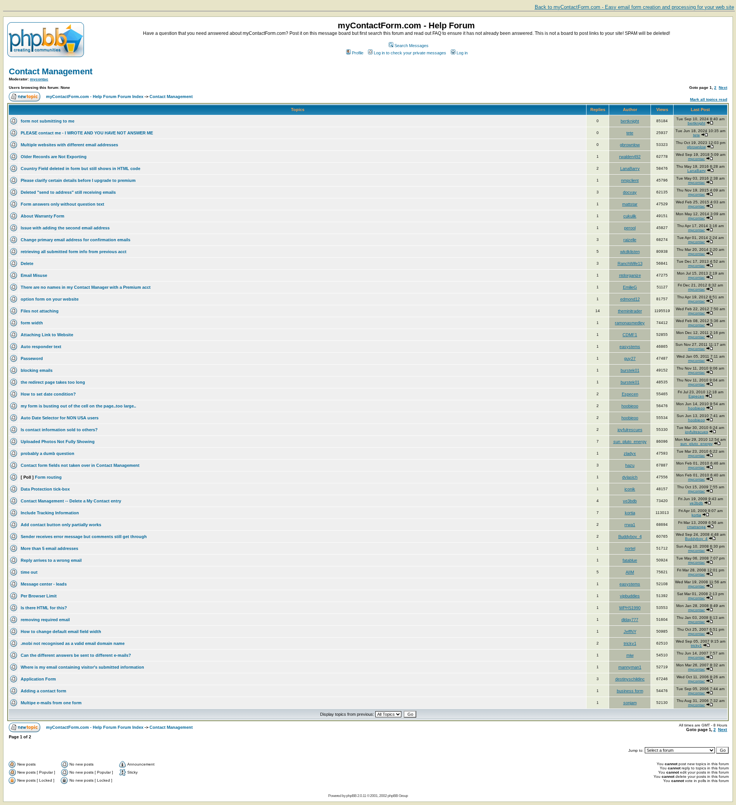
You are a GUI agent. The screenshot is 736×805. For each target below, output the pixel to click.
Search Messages (411, 45)
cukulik (629, 216)
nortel (630, 548)
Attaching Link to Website (47, 334)
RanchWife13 (630, 263)
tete (629, 133)
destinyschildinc (630, 679)
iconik (629, 489)
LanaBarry (630, 168)
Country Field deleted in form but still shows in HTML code (80, 168)
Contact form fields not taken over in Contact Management (80, 465)
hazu (629, 465)
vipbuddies (630, 596)
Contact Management (50, 71)
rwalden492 (630, 156)
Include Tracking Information (50, 512)
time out (29, 572)
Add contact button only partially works (61, 524)
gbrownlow (630, 144)
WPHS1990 (630, 607)
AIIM (630, 572)
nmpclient (630, 180)
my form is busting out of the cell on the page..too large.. (78, 406)
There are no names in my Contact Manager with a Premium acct (86, 287)
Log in (462, 53)
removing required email (45, 619)
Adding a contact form (43, 691)
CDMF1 (630, 334)
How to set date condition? (48, 394)
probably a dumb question (47, 453)
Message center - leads (44, 584)
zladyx (630, 453)
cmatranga (696, 527)
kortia (630, 512)
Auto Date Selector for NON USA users (60, 418)
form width (32, 323)
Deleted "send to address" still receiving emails (68, 192)
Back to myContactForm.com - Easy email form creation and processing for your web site (634, 7)
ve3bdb (630, 501)
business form (630, 691)
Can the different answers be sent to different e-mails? (76, 655)
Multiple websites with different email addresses (69, 144)
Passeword (32, 358)
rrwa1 (629, 524)
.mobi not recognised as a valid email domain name (73, 643)
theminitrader (630, 311)
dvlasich (629, 477)
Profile (357, 53)
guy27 (630, 358)
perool (630, 228)
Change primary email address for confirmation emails (75, 239)
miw (630, 655)
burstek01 (630, 370)
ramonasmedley (630, 323)
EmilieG (630, 287)
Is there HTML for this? (44, 607)
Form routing (48, 477)
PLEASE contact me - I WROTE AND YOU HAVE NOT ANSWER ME (87, 133)
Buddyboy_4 (630, 536)
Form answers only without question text (62, 204)
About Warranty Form (42, 216)
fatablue (630, 560)
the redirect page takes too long (53, 382)
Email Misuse (34, 275)
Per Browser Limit (39, 596)
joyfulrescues (630, 429)
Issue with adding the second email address (65, 228)
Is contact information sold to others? (59, 429)
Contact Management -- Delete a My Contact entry (71, 501)
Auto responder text (41, 346)
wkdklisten (630, 251)
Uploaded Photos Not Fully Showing (58, 441)
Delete (27, 263)
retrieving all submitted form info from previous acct (74, 251)
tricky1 (630, 643)
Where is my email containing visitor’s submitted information (82, 667)
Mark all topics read (708, 99)
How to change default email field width (61, 631)
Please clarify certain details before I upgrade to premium (78, 180)
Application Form (38, 679)
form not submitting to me (47, 121)
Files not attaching (40, 311)
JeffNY (630, 631)
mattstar (629, 204)
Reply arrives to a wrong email (51, 560)
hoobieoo (629, 406)
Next (723, 87)
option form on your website (50, 299)
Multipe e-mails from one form (51, 702)
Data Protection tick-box (45, 489)
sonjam (630, 702)
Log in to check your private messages (410, 53)
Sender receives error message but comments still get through (84, 536)
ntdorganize (630, 275)
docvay (630, 192)
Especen (630, 394)
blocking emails (37, 370)
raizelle (629, 239)
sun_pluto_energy (630, 441)
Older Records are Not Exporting (54, 156)
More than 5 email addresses (49, 548)
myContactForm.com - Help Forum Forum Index (94, 96)
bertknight (630, 121)
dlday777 (629, 619)
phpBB (351, 796)
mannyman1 (629, 667)
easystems (629, 346)
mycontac (39, 79)
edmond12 (630, 299)
